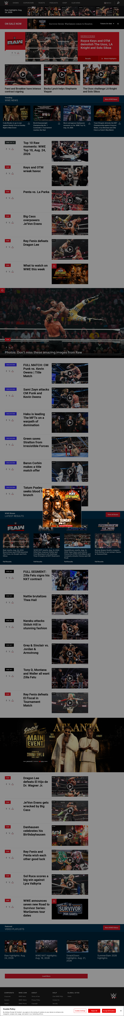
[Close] (121, 1011)
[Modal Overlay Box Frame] (62, 508)
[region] (62, 1011)
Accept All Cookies (109, 1011)
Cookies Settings (80, 1011)
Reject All (94, 1011)
